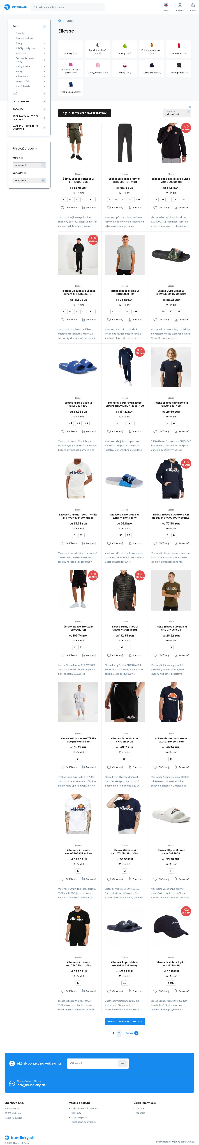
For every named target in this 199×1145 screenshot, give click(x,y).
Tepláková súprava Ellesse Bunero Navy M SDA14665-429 (125, 404)
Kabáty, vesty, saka (26, 48)
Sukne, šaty (22, 76)
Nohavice (21, 53)
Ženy (15, 26)
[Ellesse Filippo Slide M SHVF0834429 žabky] (125, 926)
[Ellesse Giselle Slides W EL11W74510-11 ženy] (125, 479)
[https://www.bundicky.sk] (59, 20)
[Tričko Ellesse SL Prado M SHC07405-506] (171, 590)
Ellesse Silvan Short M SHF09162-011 (124, 740)
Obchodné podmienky (84, 1122)
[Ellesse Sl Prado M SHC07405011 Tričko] (78, 926)
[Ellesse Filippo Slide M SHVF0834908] (171, 814)
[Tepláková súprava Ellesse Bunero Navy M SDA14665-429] (125, 367)
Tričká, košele (23, 86)
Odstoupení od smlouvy (85, 1108)
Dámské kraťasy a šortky (25, 60)
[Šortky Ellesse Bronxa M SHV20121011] (78, 590)
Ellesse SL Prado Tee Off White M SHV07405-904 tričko (78, 516)
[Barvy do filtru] (29, 165)
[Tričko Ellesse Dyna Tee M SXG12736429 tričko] (171, 702)
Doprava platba (80, 1117)
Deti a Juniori (21, 101)
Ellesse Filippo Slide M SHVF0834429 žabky (124, 964)
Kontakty (76, 1113)
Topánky (18, 109)
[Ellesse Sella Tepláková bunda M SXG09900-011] (171, 143)
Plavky (19, 71)
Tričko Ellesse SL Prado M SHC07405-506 (171, 628)
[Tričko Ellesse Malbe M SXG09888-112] (125, 255)
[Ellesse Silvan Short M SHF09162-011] (125, 702)
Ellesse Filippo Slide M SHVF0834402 (78, 404)
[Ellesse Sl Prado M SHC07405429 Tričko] (125, 814)
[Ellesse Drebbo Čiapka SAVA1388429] (171, 926)
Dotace (140, 1108)
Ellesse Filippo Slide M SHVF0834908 (171, 852)
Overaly (20, 33)
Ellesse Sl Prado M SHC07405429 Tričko (124, 852)
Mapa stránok (21, 1143)
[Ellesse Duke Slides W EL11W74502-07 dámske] (171, 255)
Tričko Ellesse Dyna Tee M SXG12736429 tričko (171, 740)
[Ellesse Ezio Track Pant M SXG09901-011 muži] (125, 143)
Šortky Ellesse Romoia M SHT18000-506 (78, 180)
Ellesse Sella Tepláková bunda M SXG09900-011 (171, 180)
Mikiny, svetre (23, 66)
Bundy (19, 43)
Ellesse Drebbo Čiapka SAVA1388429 (171, 964)
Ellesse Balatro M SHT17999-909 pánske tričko (78, 740)
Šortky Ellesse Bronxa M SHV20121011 (78, 628)
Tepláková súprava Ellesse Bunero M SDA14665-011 (78, 292)
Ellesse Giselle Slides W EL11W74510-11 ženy (124, 516)
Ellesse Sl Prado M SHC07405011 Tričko (78, 964)
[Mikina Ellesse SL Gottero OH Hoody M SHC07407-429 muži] (171, 479)
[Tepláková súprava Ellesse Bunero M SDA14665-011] (78, 255)
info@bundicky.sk (31, 1085)
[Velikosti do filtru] (29, 180)
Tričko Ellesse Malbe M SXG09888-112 (125, 292)
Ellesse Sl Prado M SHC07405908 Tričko (78, 852)
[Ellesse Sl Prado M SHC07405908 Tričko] (78, 814)
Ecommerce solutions (168, 1141)
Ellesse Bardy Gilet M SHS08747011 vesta (125, 628)
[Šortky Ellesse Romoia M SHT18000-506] (78, 143)
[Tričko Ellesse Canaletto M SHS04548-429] (171, 367)
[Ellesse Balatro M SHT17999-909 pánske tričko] (78, 702)
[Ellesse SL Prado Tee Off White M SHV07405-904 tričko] (78, 479)
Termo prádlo (23, 81)
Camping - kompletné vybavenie (25, 127)
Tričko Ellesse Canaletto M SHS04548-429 (171, 404)
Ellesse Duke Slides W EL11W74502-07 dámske (171, 292)
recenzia (140, 1113)
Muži (15, 93)
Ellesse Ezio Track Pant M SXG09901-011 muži (124, 180)
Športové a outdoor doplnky (26, 118)
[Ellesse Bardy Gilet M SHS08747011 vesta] (125, 590)
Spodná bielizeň (24, 38)
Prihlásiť (122, 1063)
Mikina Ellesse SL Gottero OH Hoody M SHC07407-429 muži (171, 516)
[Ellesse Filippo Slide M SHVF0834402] (78, 367)
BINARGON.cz (187, 1141)
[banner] (15, 7)
